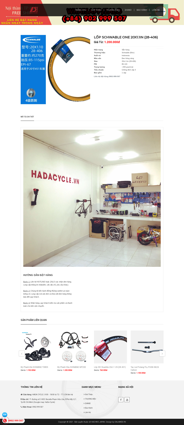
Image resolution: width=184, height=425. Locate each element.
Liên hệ (156, 10)
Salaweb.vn (120, 422)
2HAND (128, 10)
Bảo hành (142, 10)
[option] (55, 69)
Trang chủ (80, 10)
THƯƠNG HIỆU (113, 10)
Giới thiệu (96, 10)
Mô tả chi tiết (27, 117)
